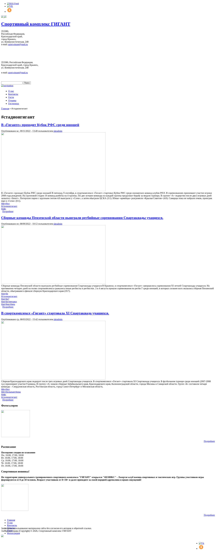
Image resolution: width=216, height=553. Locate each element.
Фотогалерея (13, 533)
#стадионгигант (9, 206)
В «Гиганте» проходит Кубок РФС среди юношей (40, 125)
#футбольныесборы (11, 392)
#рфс (3, 209)
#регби (4, 293)
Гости (11, 97)
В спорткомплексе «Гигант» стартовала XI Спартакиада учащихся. (55, 313)
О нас (11, 91)
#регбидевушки (9, 301)
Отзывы (12, 100)
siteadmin (57, 131)
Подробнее (7, 211)
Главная (5, 108)
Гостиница (13, 103)
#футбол (5, 203)
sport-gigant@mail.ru (18, 44)
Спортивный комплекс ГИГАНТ (35, 24)
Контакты (13, 94)
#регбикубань (8, 304)
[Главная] (3, 17)
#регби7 (5, 299)
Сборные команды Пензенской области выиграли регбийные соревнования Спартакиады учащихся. (82, 218)
